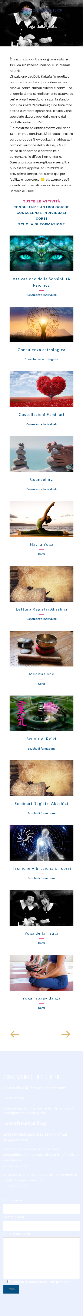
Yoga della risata (41, 933)
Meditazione (41, 674)
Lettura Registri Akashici (41, 609)
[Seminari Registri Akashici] (41, 778)
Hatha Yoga (41, 544)
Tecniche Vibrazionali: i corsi (41, 868)
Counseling (41, 479)
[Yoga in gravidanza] (41, 973)
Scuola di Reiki (41, 738)
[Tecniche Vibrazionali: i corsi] (41, 843)
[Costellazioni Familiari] (41, 389)
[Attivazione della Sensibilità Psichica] (41, 253)
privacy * (63, 1282)
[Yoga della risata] (41, 908)
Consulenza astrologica (42, 349)
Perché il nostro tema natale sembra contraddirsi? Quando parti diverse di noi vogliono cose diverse (40, 1154)
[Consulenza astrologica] (41, 324)
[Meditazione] (41, 648)
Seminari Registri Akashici (41, 803)
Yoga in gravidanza (41, 998)
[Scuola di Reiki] (41, 713)
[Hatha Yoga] (41, 519)
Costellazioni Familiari (41, 414)
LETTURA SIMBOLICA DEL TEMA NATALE (35, 1134)
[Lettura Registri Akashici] (41, 584)
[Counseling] (41, 454)
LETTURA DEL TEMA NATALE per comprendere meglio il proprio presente (40, 1177)
